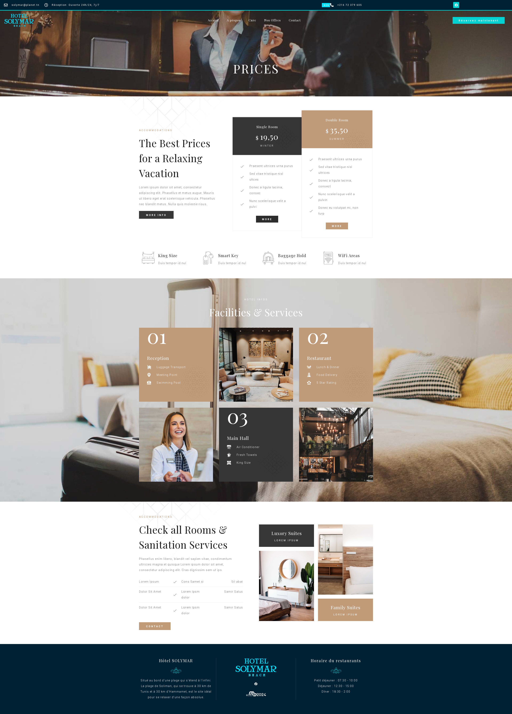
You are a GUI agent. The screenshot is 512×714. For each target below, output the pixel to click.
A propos (234, 20)
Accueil (213, 20)
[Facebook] (456, 5)
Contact (295, 20)
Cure (252, 20)
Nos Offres (272, 20)
